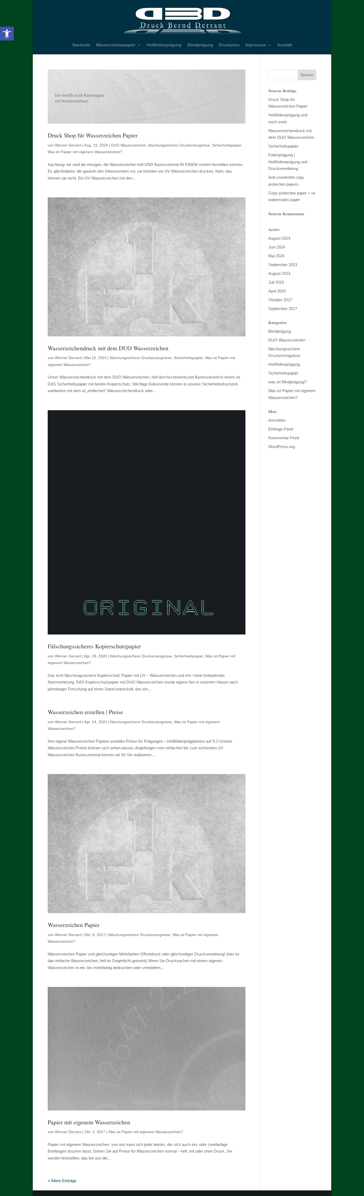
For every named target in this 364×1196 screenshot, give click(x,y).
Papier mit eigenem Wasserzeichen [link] (89, 1122)
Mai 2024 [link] (276, 256)
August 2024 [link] (279, 238)
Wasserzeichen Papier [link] (73, 925)
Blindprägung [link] (200, 45)
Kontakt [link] (284, 45)
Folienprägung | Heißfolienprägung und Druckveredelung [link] (287, 162)
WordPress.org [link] (281, 446)
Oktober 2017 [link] (280, 300)
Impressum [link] (255, 45)
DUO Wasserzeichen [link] (128, 145)
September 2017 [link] (282, 308)
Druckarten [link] (229, 45)
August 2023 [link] (279, 273)
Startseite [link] (81, 45)
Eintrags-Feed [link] (280, 429)
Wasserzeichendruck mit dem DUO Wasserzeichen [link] (108, 348)
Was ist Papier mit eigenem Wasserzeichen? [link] (85, 152)
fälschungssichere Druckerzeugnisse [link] (179, 145)
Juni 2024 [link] (276, 247)
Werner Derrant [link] (68, 145)
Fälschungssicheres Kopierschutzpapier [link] (94, 646)
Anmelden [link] (277, 420)
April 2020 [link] (277, 291)
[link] (7, 33)
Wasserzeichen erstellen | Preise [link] (85, 712)
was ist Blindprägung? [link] (287, 382)
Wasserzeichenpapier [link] (116, 45)
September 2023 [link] (282, 264)
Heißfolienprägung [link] (164, 45)
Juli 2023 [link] (276, 282)
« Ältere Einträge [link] (62, 1180)
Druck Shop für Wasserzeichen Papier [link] (92, 135)
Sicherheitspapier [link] (226, 145)
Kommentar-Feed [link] (283, 438)
